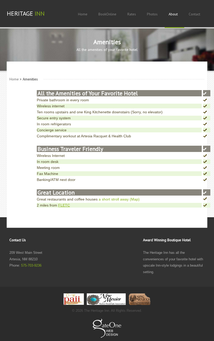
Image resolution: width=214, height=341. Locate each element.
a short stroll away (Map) (119, 199)
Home (14, 79)
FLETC (64, 205)
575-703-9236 (31, 265)
